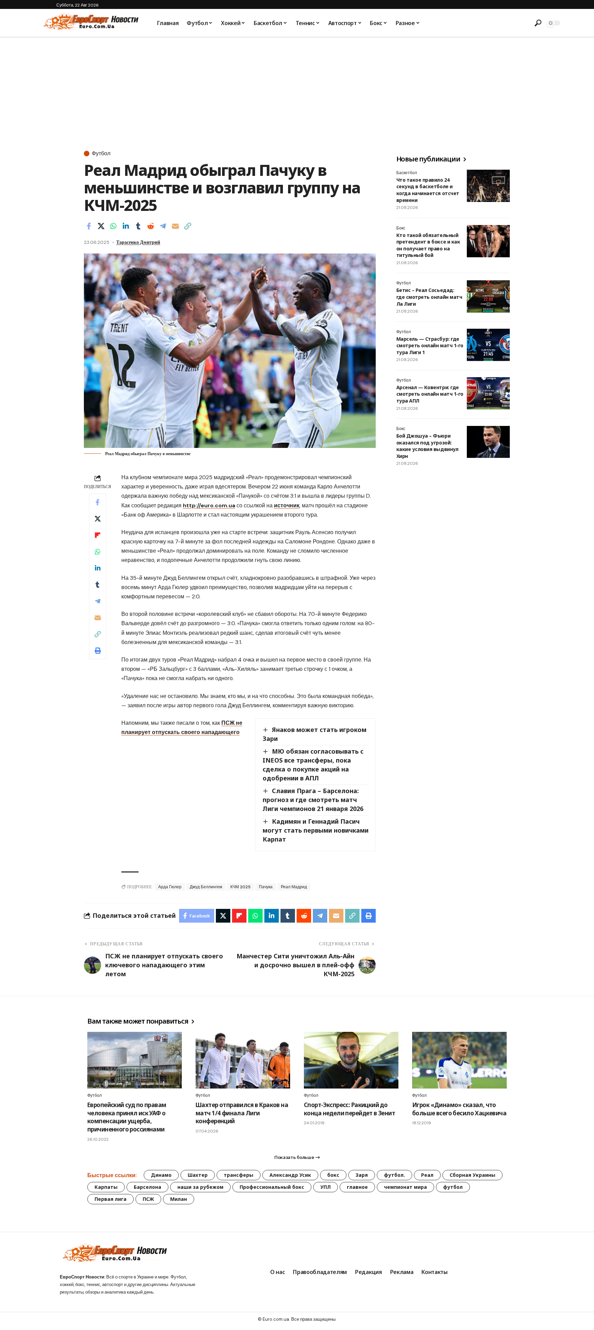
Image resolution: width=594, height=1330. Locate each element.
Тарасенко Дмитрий (138, 242)
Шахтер (198, 1175)
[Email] (175, 226)
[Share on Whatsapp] (113, 226)
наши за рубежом (200, 1187)
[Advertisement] (297, 89)
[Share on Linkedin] (126, 226)
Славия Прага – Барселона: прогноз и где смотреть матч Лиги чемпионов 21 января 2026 (313, 800)
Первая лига (110, 1199)
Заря (361, 1175)
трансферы (238, 1175)
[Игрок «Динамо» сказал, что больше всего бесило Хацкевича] (459, 1060)
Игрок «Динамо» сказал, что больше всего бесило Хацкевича (459, 1109)
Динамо (161, 1175)
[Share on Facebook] (89, 226)
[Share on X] (101, 226)
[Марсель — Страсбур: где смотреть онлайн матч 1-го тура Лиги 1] (488, 345)
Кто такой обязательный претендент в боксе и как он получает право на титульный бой (428, 245)
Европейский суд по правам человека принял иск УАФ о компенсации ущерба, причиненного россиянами (126, 1117)
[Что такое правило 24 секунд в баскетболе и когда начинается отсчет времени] (488, 186)
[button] (538, 23)
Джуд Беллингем (206, 887)
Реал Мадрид (294, 887)
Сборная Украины (472, 1175)
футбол (453, 1187)
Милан (178, 1199)
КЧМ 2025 (240, 887)
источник (286, 505)
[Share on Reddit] (150, 226)
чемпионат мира (405, 1187)
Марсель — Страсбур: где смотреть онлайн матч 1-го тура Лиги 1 (429, 346)
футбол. (394, 1175)
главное (357, 1187)
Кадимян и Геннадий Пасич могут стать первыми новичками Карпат (315, 830)
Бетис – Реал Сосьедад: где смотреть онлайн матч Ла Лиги (429, 297)
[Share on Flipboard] (97, 535)
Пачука (266, 887)
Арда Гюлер (170, 887)
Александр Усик (290, 1175)
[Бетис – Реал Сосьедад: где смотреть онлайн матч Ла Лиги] (488, 296)
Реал (427, 1175)
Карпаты (106, 1187)
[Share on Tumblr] (138, 226)
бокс (333, 1175)
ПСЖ (148, 1199)
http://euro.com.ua (209, 505)
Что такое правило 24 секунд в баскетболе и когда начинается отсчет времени (427, 190)
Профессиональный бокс (272, 1187)
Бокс (400, 228)
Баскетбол (406, 173)
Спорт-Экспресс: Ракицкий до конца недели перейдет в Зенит (349, 1109)
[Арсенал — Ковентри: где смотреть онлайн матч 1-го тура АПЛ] (488, 393)
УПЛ (325, 1187)
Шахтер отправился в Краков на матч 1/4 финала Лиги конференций (242, 1113)
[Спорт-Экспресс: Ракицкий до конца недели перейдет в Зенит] (351, 1060)
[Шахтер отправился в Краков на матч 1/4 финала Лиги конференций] (243, 1060)
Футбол (101, 153)
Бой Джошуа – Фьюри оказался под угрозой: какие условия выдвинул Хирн (427, 446)
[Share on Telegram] (163, 226)
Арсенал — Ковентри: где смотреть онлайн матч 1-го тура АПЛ (429, 394)
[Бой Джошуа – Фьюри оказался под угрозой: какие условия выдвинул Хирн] (488, 442)
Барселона (147, 1187)
